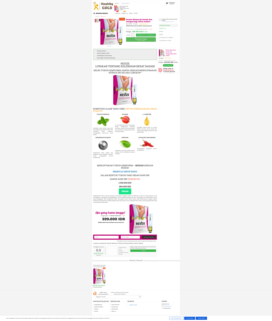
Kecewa (121, 254)
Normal (121, 250)
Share (143, 254)
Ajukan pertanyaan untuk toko (168, 21)
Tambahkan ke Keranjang (146, 35)
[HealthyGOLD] (103, 6)
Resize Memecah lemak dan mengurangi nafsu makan (124, 8)
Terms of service (115, 304)
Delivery (96, 309)
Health (136, 13)
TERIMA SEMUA (201, 318)
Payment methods (98, 306)
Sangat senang (122, 247)
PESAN (125, 191)
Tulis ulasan (143, 250)
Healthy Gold (133, 305)
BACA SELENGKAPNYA (176, 318)
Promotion (117, 13)
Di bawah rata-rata (123, 252)
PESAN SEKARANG (168, 65)
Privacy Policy (115, 306)
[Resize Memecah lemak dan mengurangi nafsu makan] (116, 9)
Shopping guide (98, 304)
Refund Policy (115, 309)
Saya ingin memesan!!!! (148, 237)
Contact (96, 311)
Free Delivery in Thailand (166, 37)
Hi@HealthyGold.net (167, 306)
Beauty (131, 13)
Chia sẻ (109, 46)
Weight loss (125, 13)
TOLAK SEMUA (189, 318)
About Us (114, 311)
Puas (120, 249)
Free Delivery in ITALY (165, 40)
